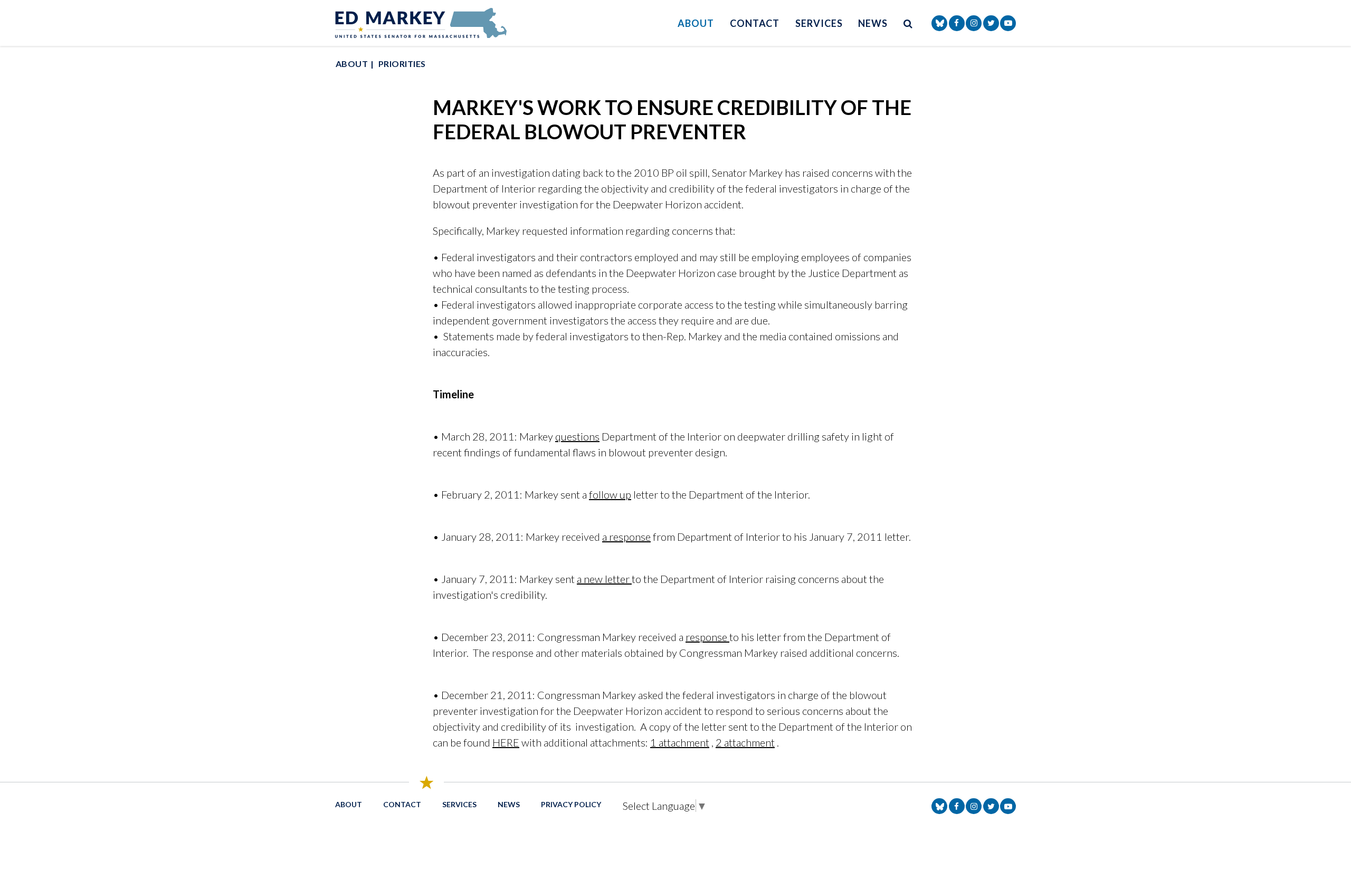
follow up (610, 494)
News (873, 23)
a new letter (604, 578)
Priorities (402, 64)
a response (626, 536)
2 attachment (745, 742)
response (707, 636)
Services (818, 23)
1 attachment (679, 742)
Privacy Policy (571, 804)
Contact (754, 23)
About (696, 23)
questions (577, 436)
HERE (505, 742)
